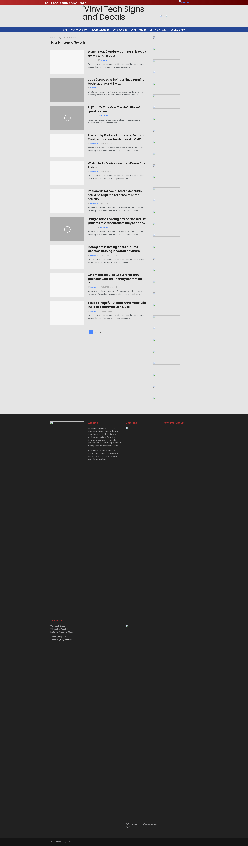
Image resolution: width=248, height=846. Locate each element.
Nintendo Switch (70, 37)
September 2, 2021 (107, 88)
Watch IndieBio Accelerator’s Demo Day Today (116, 165)
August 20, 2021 (106, 287)
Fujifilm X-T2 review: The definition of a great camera (115, 109)
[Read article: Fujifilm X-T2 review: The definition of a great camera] (67, 118)
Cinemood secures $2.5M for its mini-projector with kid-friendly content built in (116, 279)
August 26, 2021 (106, 203)
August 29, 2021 (106, 171)
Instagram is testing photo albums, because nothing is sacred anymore (114, 249)
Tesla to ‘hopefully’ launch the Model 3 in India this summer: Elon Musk (117, 305)
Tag (59, 37)
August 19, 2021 (106, 311)
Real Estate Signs (100, 30)
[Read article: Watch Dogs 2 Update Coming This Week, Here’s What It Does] (67, 62)
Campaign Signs (79, 30)
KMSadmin (104, 60)
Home (64, 30)
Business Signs (138, 30)
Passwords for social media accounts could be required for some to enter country (115, 195)
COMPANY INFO (178, 30)
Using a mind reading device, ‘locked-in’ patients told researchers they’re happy (117, 221)
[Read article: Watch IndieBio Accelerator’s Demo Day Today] (67, 173)
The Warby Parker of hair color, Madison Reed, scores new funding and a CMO (116, 137)
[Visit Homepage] (119, 16)
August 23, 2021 (106, 255)
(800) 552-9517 (66, 639)
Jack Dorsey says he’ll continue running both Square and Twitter (116, 82)
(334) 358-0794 (64, 636)
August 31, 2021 (106, 143)
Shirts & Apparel (158, 30)
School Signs (120, 30)
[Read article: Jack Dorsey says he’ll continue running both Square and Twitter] (67, 90)
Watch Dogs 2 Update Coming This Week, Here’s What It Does (117, 54)
